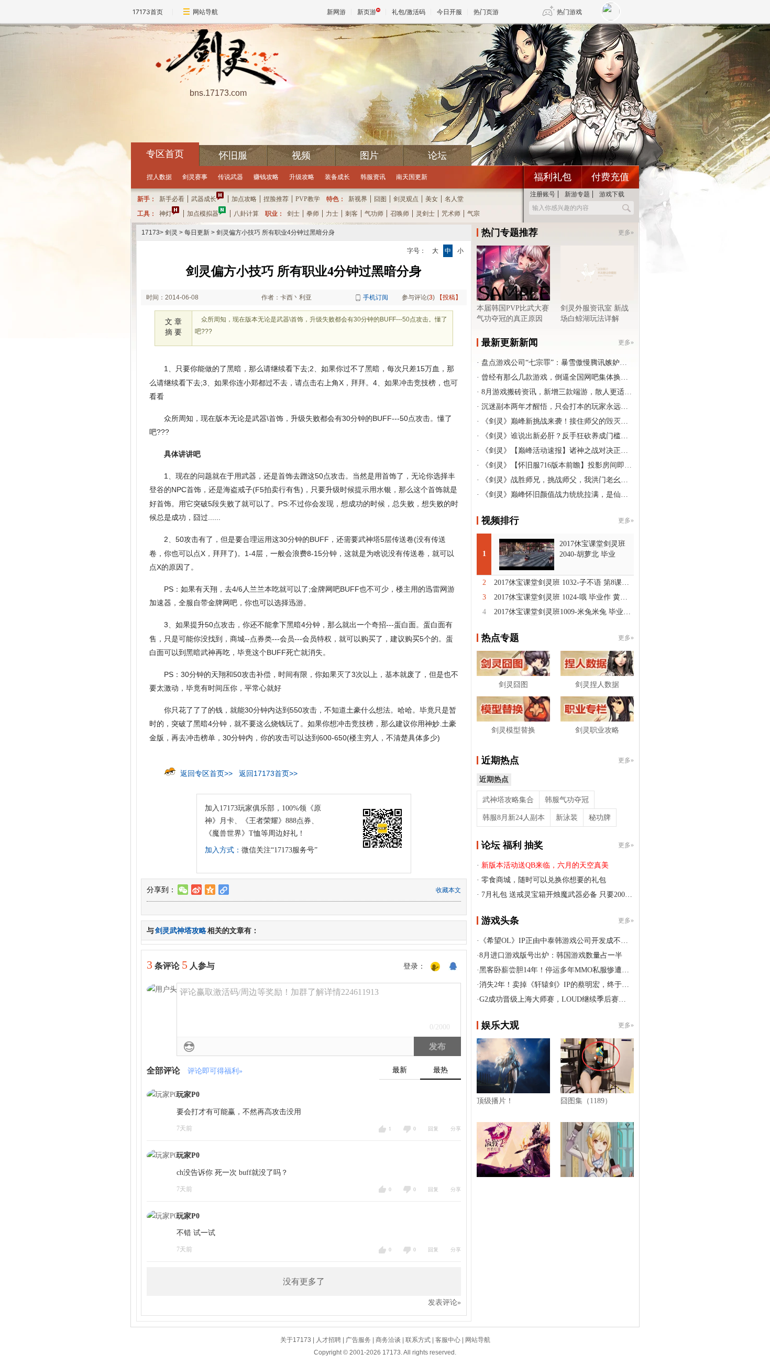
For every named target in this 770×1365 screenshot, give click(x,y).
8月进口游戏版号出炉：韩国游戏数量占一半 (550, 955)
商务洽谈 (388, 1340)
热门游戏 (569, 12)
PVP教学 (307, 199)
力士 (332, 213)
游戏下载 (611, 194)
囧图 (380, 199)
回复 (433, 1128)
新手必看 (171, 199)
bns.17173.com (218, 92)
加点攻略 (244, 199)
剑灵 (171, 232)
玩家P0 (188, 1094)
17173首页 (148, 12)
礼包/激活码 (408, 12)
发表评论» (444, 1302)
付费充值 (610, 177)
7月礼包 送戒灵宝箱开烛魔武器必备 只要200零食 (560, 894)
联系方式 (418, 1340)
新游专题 (577, 194)
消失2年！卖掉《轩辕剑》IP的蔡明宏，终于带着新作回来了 (576, 985)
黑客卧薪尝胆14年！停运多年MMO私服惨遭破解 (557, 970)
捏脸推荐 (276, 199)
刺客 (351, 213)
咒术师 (451, 213)
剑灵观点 (406, 199)
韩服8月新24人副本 (513, 818)
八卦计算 (246, 213)
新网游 (336, 12)
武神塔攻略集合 (508, 800)
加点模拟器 (202, 213)
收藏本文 (448, 890)
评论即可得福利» (215, 1071)
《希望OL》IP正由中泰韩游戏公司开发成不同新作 (561, 941)
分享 (455, 1128)
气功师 (374, 213)
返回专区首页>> (206, 773)
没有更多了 (304, 1281)
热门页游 (486, 12)
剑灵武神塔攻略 (180, 930)
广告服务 (358, 1340)
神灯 (165, 213)
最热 (440, 1070)
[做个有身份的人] (435, 967)
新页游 (366, 12)
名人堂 (454, 199)
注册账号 (542, 194)
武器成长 (203, 199)
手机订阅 (375, 297)
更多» (626, 232)
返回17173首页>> (268, 773)
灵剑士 (425, 213)
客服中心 (447, 1340)
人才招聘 (328, 1340)
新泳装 (567, 818)
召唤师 (399, 213)
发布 (437, 1046)
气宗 (473, 213)
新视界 (357, 199)
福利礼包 (552, 177)
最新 (399, 1070)
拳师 (312, 213)
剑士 (293, 213)
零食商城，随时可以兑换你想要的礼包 (543, 880)
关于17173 (295, 1340)
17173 (150, 232)
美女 (431, 199)
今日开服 (449, 12)
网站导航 (205, 12)
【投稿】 (448, 297)
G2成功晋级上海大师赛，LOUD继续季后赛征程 (556, 999)
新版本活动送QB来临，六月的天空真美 (545, 865)
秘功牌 (600, 818)
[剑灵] (218, 58)
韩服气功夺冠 (567, 800)
